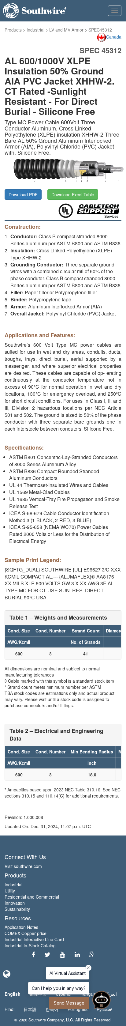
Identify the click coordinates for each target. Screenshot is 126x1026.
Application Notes (21, 927)
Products (13, 30)
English (12, 994)
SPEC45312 (100, 30)
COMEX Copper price (25, 933)
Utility (10, 891)
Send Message (69, 1002)
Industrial (35, 30)
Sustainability (17, 909)
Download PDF (23, 194)
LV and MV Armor (66, 30)
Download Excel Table (72, 194)
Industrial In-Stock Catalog (30, 945)
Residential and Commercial (32, 897)
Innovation (15, 903)
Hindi (9, 1009)
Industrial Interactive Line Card (34, 939)
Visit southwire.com (23, 866)
